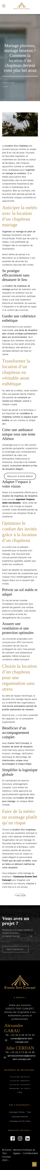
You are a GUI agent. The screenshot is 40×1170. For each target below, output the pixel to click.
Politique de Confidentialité (30, 1152)
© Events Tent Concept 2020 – (7, 1155)
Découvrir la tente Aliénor (20, 476)
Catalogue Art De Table (20, 1121)
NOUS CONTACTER (15, 949)
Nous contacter (27, 933)
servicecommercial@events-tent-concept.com (21, 1057)
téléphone (24, 936)
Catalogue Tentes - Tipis (20, 1112)
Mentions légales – (18, 1152)
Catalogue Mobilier (20, 1117)
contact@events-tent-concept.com (22, 1040)
